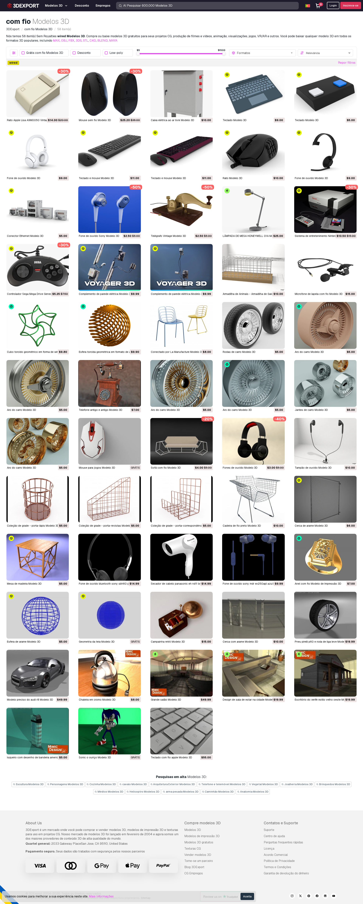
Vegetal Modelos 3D (264, 784)
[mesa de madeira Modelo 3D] (37, 557)
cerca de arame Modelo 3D (311, 525)
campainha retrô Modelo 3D (168, 641)
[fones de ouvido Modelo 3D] (253, 441)
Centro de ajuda (274, 836)
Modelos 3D (192, 830)
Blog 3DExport (194, 867)
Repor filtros (346, 63)
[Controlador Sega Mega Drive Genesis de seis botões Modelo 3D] (37, 267)
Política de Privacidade (279, 861)
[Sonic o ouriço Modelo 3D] (109, 731)
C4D (93, 40)
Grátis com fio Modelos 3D (44, 53)
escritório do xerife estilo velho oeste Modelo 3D (325, 699)
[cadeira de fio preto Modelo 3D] (253, 499)
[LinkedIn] (325, 896)
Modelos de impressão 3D (202, 836)
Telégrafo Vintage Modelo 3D (168, 236)
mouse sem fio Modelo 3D (95, 120)
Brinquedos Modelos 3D (334, 784)
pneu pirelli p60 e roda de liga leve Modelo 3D (323, 641)
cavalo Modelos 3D (134, 784)
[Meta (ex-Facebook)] (317, 896)
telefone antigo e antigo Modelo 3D (100, 410)
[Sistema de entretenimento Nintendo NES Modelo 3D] (325, 209)
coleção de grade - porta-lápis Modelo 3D (33, 525)
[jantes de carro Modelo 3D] (325, 383)
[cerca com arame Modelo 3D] (253, 615)
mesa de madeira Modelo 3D (24, 583)
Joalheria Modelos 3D (298, 784)
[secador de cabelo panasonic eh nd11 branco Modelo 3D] (181, 557)
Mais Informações (101, 896)
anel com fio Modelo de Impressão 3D (318, 583)
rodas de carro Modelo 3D (239, 352)
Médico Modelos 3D (110, 791)
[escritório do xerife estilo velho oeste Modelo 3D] (325, 673)
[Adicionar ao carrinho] (55, 112)
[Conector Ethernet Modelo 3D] (37, 209)
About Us (34, 823)
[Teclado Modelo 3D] (253, 93)
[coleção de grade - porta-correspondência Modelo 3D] (181, 499)
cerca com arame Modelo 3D (240, 641)
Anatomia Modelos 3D (254, 791)
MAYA (113, 40)
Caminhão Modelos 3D (219, 791)
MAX (56, 40)
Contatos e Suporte (281, 823)
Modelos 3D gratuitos (198, 842)
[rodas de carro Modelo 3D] (253, 325)
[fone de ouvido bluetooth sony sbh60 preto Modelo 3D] (109, 557)
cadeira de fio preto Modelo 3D (242, 525)
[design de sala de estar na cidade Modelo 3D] (253, 673)
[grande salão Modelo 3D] (181, 673)
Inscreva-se (350, 5)
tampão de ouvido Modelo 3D (313, 467)
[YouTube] (333, 896)
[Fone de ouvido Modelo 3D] (37, 151)
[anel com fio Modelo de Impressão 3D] (325, 557)
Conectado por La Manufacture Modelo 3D (177, 352)
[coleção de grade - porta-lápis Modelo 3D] (37, 499)
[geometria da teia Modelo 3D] (109, 615)
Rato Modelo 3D (232, 178)
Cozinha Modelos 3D (102, 784)
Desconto (84, 53)
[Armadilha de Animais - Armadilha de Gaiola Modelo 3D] (253, 267)
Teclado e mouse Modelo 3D (96, 178)
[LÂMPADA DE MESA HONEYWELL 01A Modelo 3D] (253, 209)
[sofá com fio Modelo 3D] (181, 441)
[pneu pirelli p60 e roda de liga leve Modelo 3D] (325, 615)
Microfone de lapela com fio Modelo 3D (319, 294)
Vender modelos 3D (197, 855)
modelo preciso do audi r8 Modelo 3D (30, 699)
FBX (71, 40)
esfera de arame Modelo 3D (23, 641)
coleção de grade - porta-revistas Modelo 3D (107, 525)
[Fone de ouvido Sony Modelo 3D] (109, 209)
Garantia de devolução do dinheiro (286, 873)
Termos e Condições (277, 867)
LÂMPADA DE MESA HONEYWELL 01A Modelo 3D (253, 236)
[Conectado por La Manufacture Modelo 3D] (181, 325)
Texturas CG (192, 849)
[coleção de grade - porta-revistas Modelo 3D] (109, 499)
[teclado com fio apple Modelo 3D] (181, 731)
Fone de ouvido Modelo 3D (23, 178)
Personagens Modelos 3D (66, 784)
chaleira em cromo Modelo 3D (97, 699)
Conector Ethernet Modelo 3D (25, 236)
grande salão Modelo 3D (166, 699)
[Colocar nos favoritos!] (63, 112)
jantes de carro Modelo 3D (311, 410)
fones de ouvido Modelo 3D (240, 467)
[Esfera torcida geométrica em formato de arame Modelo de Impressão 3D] (109, 325)
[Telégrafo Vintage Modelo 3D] (181, 209)
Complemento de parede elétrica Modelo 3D (105, 294)
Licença (269, 849)
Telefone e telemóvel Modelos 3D (223, 784)
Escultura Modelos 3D (29, 784)
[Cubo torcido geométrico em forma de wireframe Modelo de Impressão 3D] (37, 325)
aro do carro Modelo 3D (309, 352)
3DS (79, 40)
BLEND (102, 40)
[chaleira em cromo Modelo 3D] (109, 673)
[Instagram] (292, 896)
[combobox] (265, 53)
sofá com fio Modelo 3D (166, 467)
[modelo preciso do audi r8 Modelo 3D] (37, 673)
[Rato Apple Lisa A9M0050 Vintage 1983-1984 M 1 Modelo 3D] (37, 93)
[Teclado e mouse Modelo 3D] (109, 151)
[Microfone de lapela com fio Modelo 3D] (325, 267)
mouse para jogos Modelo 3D (97, 467)
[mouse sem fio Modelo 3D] (109, 93)
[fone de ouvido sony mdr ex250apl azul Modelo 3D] (253, 557)
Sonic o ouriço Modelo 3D (95, 757)
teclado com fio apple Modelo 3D (171, 757)
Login (333, 5)
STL (85, 40)
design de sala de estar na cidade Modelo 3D (250, 699)
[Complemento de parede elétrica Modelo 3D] (109, 267)
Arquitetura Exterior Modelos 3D (174, 784)
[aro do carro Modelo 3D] (325, 325)
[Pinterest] (309, 896)
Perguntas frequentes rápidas (283, 842)
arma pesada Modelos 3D (182, 791)
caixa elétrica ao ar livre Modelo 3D (172, 120)
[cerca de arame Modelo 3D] (325, 499)
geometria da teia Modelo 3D (97, 641)
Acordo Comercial (276, 855)
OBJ (64, 40)
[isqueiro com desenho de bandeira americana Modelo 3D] (37, 731)
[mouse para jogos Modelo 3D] (109, 441)
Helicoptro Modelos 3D (144, 791)
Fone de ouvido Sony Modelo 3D (99, 236)
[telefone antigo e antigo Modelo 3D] (109, 383)
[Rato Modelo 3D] (253, 151)
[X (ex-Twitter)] (300, 896)
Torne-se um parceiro (198, 861)
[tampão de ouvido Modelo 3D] (325, 441)
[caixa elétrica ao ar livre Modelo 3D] (181, 93)
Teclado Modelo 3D (235, 120)
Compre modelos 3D (202, 823)
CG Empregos (193, 873)
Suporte (269, 830)
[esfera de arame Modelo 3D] (37, 615)
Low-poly (116, 53)
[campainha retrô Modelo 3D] (181, 615)
